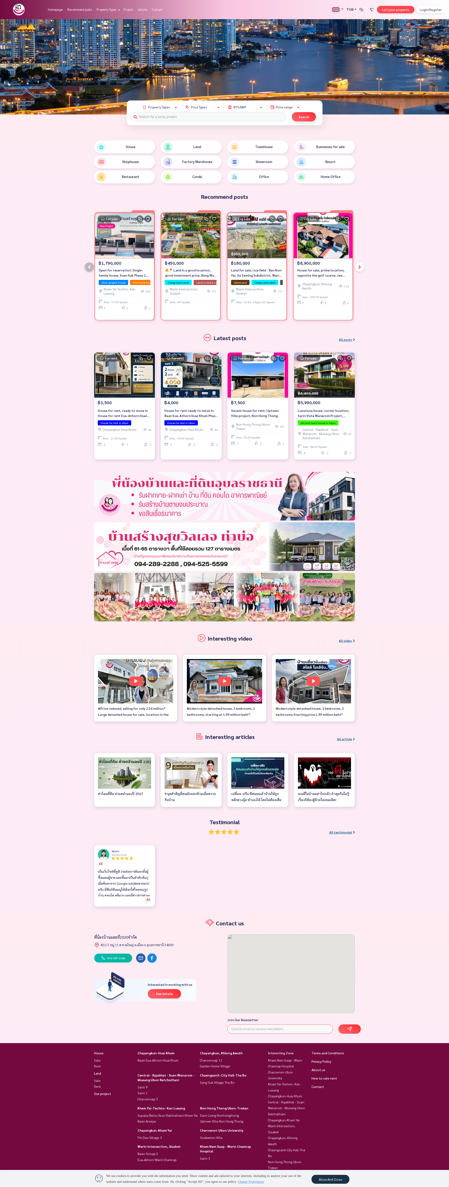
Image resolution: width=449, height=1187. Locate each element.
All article (344, 739)
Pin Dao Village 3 (150, 1137)
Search (304, 117)
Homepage (55, 9)
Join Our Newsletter (242, 1020)
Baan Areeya (147, 1121)
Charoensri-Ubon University (221, 1130)
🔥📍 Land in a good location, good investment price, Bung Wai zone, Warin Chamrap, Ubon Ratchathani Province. (190, 273)
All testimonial (340, 832)
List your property (395, 9)
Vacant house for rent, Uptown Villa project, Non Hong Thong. (255, 413)
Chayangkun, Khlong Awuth (221, 1053)
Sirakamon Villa (211, 1137)
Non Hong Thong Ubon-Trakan (224, 1108)
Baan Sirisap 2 (148, 1153)
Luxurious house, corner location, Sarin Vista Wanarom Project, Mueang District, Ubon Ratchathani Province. (323, 413)
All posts (345, 339)
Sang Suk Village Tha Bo (217, 1082)
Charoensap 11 (211, 1060)
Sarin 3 (205, 1158)
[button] (442, 67)
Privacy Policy (321, 1061)
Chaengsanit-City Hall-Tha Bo (223, 1075)
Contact (157, 9)
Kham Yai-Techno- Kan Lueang (161, 1108)
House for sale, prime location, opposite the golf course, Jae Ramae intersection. (320, 273)
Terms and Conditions (327, 1053)
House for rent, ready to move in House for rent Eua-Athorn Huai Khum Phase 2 (123, 413)
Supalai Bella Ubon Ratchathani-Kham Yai (168, 1115)
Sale (97, 1060)
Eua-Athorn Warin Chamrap (157, 1160)
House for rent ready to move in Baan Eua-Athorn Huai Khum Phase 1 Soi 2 (190, 413)
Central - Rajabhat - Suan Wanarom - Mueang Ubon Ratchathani (286, 1108)
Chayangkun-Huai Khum (156, 1053)
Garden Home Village (215, 1066)
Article (142, 9)
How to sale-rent (324, 1078)
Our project (102, 1093)
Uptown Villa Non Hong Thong (221, 1121)
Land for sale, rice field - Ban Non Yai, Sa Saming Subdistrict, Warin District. (256, 273)
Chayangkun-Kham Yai (155, 1130)
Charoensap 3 (148, 1099)
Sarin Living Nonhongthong (219, 1115)
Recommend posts (79, 9)
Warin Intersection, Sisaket (159, 1146)
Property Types (107, 9)
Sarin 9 (143, 1087)
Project (128, 9)
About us (318, 1070)
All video (345, 640)
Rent (97, 1066)
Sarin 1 (143, 1093)
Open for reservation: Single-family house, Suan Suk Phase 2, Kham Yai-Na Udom (123, 273)
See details (164, 993)
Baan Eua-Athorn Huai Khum (158, 1060)
